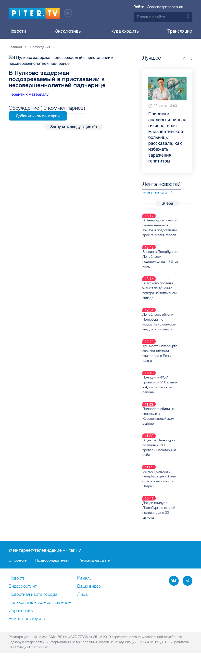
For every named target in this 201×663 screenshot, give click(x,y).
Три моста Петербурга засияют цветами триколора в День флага (159, 353)
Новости (17, 31)
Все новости (154, 192)
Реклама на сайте (94, 560)
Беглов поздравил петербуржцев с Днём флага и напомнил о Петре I (159, 478)
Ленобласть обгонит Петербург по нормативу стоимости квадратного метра (159, 321)
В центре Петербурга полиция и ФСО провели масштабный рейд (159, 447)
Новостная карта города (33, 594)
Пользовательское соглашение (40, 602)
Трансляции (179, 31)
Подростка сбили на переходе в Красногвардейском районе (158, 416)
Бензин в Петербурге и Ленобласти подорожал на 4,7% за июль (160, 259)
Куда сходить (125, 31)
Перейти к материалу (29, 94)
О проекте (17, 560)
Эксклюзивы (68, 31)
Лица (82, 594)
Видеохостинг (23, 586)
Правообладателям (52, 560)
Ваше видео (89, 586)
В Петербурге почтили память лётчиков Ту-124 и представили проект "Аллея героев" (159, 227)
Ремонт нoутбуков (27, 618)
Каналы (84, 578)
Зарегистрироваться (165, 7)
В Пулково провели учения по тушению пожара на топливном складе (159, 290)
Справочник (21, 610)
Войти (139, 7)
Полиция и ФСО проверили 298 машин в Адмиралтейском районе (160, 384)
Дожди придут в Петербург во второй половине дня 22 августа (158, 510)
